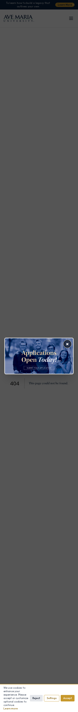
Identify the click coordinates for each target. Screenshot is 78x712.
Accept (67, 698)
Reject (36, 698)
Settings (52, 698)
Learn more (10, 708)
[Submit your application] (39, 356)
